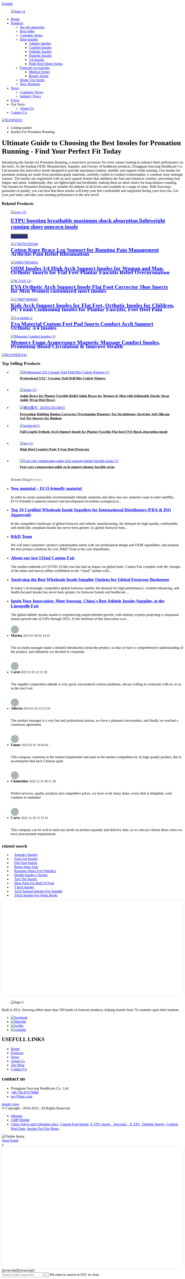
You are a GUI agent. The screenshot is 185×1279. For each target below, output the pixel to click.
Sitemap (16, 1116)
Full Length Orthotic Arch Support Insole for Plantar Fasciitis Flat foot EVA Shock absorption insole (94, 431)
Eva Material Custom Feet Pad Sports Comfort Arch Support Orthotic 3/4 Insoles (82, 326)
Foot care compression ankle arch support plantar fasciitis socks (67, 467)
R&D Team (21, 536)
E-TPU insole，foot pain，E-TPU (115, 1124)
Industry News (30, 96)
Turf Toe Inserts (25, 879)
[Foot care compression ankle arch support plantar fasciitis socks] (69, 461)
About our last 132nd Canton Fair (43, 557)
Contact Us (19, 112)
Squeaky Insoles (25, 855)
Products (17, 23)
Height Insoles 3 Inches (31, 875)
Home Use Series (32, 80)
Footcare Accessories (35, 68)
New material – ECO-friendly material (46, 488)
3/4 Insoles (36, 60)
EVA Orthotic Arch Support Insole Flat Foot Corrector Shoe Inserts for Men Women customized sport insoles (89, 289)
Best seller (27, 31)
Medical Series (39, 72)
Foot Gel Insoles (26, 859)
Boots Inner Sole (26, 867)
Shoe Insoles (29, 39)
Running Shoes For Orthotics (35, 871)
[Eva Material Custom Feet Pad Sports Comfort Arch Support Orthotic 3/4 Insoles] (21, 318)
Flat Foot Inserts (25, 863)
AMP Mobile (20, 1120)
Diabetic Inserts (153, 1124)
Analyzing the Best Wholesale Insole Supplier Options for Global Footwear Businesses (90, 579)
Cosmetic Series (31, 35)
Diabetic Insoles (40, 56)
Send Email (10, 1140)
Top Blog (17, 1065)
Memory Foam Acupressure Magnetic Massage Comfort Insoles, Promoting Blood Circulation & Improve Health (85, 344)
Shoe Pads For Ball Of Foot (34, 883)
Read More (19, 236)
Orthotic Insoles (40, 51)
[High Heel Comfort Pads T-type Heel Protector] (26, 443)
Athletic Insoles (40, 43)
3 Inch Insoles (24, 887)
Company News (31, 92)
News (15, 88)
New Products (30, 84)
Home (15, 19)
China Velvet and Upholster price (34, 1124)
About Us (27, 108)
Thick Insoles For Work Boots (35, 895)
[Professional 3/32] (64, 372)
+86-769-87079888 (25, 1092)
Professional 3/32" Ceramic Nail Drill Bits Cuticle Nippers (63, 378)
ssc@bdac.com (21, 1096)
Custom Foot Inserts (74, 1124)
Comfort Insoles (40, 47)
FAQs (15, 100)
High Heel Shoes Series (46, 64)
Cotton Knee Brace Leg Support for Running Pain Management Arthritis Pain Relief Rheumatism (85, 252)
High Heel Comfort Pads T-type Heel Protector (55, 449)
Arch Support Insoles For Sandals (38, 891)
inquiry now (10, 1104)
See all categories (32, 27)
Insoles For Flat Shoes (43, 1129)
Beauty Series (39, 76)
